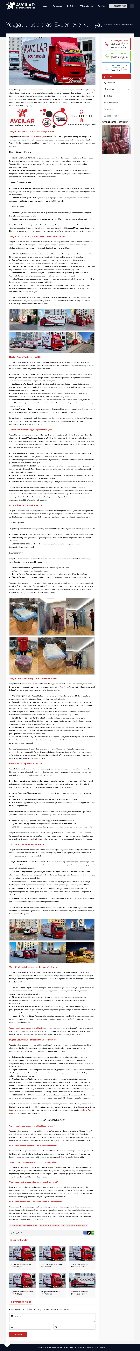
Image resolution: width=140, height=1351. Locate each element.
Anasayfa (107, 24)
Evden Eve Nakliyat (34, 137)
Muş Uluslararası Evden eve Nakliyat (50, 1292)
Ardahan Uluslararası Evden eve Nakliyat (79, 1292)
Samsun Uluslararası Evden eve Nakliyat (79, 1265)
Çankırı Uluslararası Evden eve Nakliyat (22, 1292)
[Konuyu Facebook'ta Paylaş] (85, 1233)
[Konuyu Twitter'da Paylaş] (89, 1233)
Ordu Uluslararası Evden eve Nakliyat (21, 1265)
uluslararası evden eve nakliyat (94, 1347)
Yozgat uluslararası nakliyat (49, 1225)
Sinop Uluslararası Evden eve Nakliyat (51, 1265)
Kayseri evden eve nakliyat (72, 1347)
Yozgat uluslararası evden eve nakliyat (23, 1225)
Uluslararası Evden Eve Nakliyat (123, 24)
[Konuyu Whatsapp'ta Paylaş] (92, 1233)
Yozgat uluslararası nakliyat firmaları (74, 1225)
